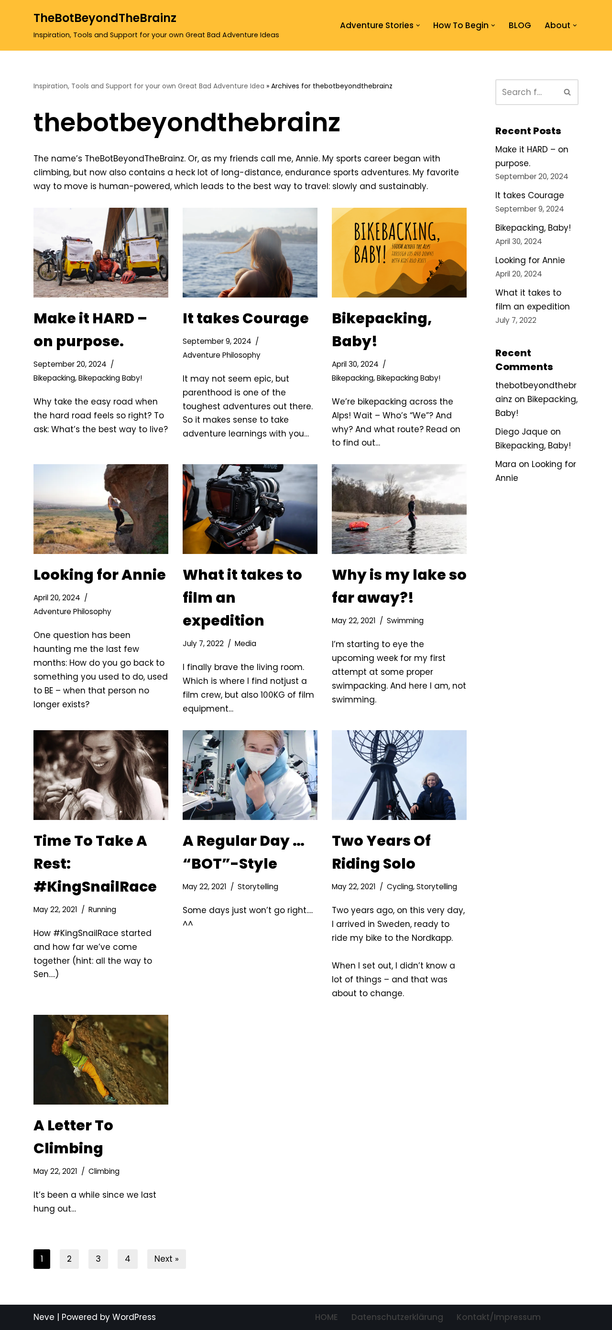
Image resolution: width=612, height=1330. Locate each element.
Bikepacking (54, 378)
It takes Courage (246, 318)
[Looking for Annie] (100, 509)
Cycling (400, 887)
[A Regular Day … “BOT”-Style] (250, 775)
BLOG (520, 25)
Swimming (405, 621)
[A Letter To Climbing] (100, 1060)
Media (245, 643)
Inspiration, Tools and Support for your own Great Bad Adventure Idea (148, 86)
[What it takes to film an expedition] (250, 509)
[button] (418, 25)
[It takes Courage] (250, 253)
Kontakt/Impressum (499, 1317)
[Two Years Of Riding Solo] (399, 775)
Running (102, 909)
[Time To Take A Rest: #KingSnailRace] (100, 775)
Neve (44, 1317)
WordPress (134, 1317)
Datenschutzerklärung (397, 1317)
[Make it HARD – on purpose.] (100, 253)
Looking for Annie (99, 574)
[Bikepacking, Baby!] (399, 253)
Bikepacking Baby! (110, 378)
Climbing (104, 1171)
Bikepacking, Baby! (533, 228)
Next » (166, 1259)
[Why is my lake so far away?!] (399, 509)
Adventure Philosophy (222, 355)
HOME (326, 1317)
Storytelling (258, 887)
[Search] (568, 92)
